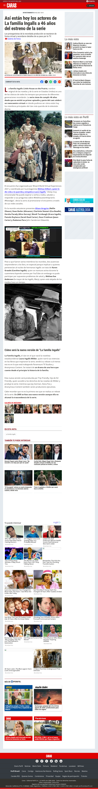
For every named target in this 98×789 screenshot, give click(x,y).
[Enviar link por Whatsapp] (50, 81)
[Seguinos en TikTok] (51, 761)
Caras (24, 771)
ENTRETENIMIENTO (28, 13)
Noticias (28, 766)
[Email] (59, 81)
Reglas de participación (70, 776)
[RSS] (56, 761)
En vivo (91, 5)
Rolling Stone (58, 771)
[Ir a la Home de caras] (11, 7)
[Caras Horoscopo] (79, 211)
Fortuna (46, 766)
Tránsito (84, 776)
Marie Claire (36, 766)
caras (18, 718)
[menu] (4, 5)
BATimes (81, 766)
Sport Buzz (68, 771)
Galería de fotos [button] (14, 38)
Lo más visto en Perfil (77, 117)
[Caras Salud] (79, 202)
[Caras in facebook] (41, 761)
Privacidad (49, 776)
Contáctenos (39, 776)
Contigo (30, 771)
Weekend (54, 766)
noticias (18, 687)
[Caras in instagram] (37, 761)
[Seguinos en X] (46, 761)
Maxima (84, 771)
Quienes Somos (27, 776)
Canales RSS (15, 776)
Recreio (77, 771)
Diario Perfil (18, 766)
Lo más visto (72, 39)
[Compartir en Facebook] (41, 81)
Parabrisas (63, 766)
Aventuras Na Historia (43, 771)
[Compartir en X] (46, 81)
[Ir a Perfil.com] (90, 2)
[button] (33, 59)
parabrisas (48, 718)
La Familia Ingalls (11, 434)
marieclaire (48, 687)
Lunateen (72, 766)
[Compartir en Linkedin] (55, 81)
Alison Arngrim (42, 208)
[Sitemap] (61, 761)
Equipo (57, 776)
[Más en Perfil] (16, 681)
